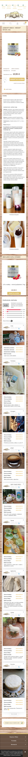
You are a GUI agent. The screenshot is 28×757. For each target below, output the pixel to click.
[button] (3, 23)
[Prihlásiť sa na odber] (22, 722)
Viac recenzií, (14, 714)
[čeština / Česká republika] (14, 6)
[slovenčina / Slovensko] (20, 7)
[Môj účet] (17, 23)
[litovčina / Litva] (24, 6)
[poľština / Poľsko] (3, 6)
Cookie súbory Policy (18, 752)
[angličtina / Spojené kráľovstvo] (9, 6)
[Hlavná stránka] (14, 15)
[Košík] (24, 23)
